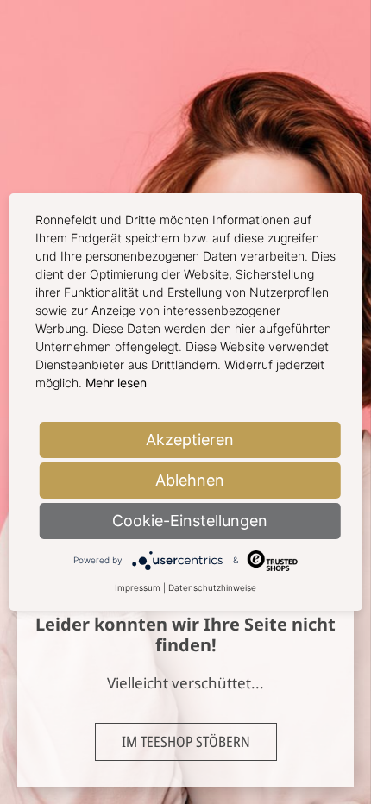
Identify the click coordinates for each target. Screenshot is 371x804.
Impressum (137, 587)
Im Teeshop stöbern (186, 741)
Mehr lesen (116, 382)
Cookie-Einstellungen (189, 521)
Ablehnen (189, 480)
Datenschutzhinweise (212, 587)
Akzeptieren (190, 439)
